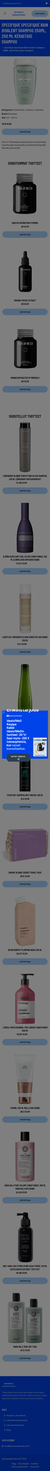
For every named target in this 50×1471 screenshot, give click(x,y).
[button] (18, 757)
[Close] (3, 712)
